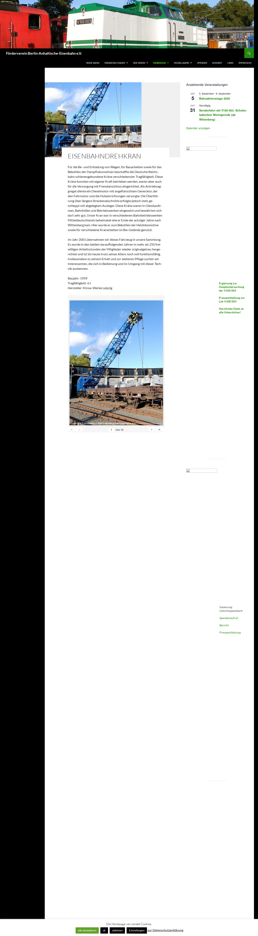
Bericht (224, 625)
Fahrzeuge (159, 62)
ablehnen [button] (117, 930)
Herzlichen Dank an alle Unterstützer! (231, 310)
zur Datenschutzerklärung (165, 930)
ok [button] (104, 930)
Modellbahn (181, 62)
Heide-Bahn (92, 62)
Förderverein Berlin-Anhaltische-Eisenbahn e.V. (44, 53)
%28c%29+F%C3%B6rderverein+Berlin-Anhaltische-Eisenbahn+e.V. (130, 423)
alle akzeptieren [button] (87, 930)
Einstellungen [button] (137, 930)
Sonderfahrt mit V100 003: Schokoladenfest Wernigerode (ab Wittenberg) (223, 114)
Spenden (202, 62)
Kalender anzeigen (198, 128)
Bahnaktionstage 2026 (214, 98)
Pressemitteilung (230, 632)
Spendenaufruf (229, 618)
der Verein (139, 62)
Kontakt (217, 62)
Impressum (245, 62)
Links (230, 62)
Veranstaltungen (114, 62)
